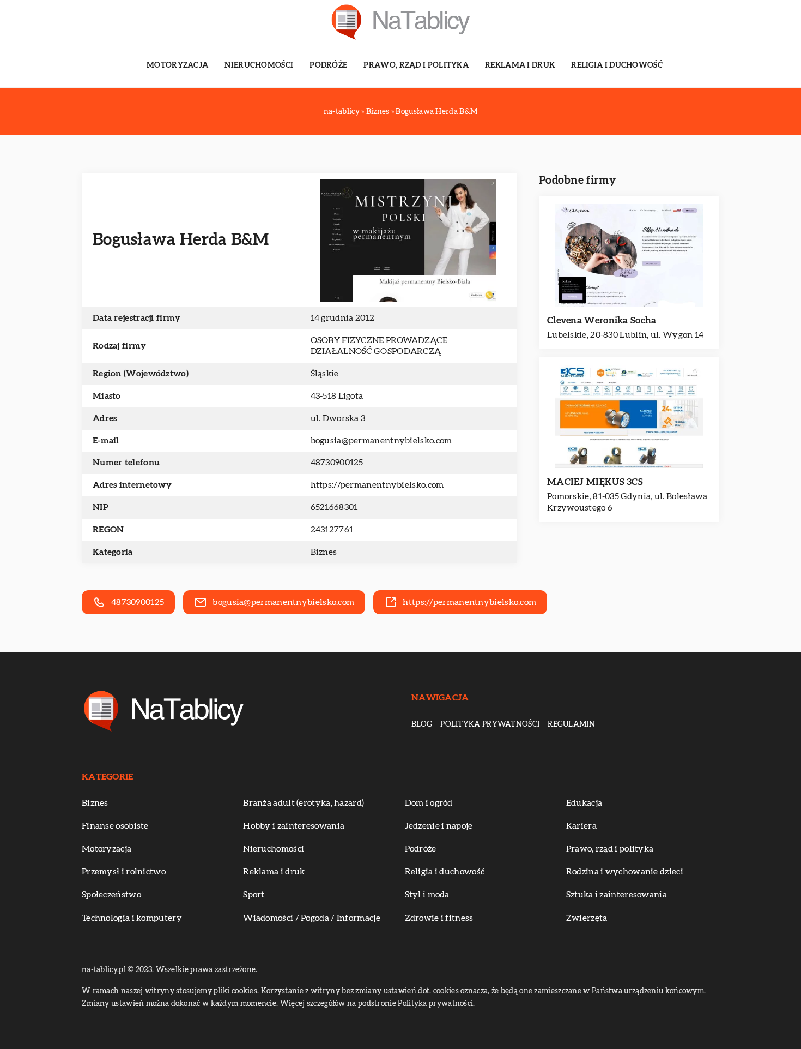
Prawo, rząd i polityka (416, 65)
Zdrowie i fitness (439, 918)
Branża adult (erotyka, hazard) (303, 803)
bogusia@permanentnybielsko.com (381, 440)
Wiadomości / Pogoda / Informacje (311, 918)
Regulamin (571, 724)
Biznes (324, 552)
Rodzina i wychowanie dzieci (624, 871)
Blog (421, 724)
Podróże (328, 65)
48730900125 (337, 462)
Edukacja (584, 803)
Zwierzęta (587, 918)
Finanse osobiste (115, 826)
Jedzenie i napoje (439, 826)
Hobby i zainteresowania (293, 826)
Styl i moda (427, 894)
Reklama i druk (520, 65)
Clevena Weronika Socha (602, 320)
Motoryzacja (177, 65)
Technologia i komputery (132, 918)
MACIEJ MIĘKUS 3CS (595, 482)
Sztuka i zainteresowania (616, 894)
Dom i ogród (429, 803)
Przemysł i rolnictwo (124, 871)
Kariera (581, 826)
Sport (254, 894)
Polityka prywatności (489, 724)
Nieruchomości (258, 65)
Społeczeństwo (111, 894)
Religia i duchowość (617, 65)
